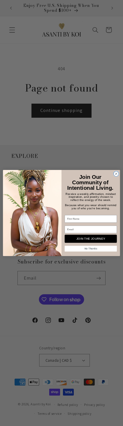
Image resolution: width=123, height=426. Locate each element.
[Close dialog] (116, 173)
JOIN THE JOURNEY (90, 239)
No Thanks (90, 248)
